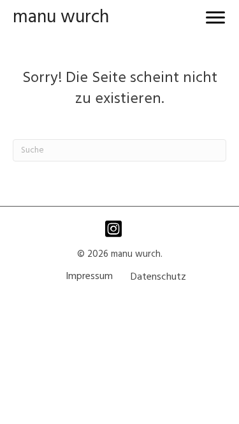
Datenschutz (158, 277)
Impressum (89, 276)
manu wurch (61, 17)
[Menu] (215, 18)
